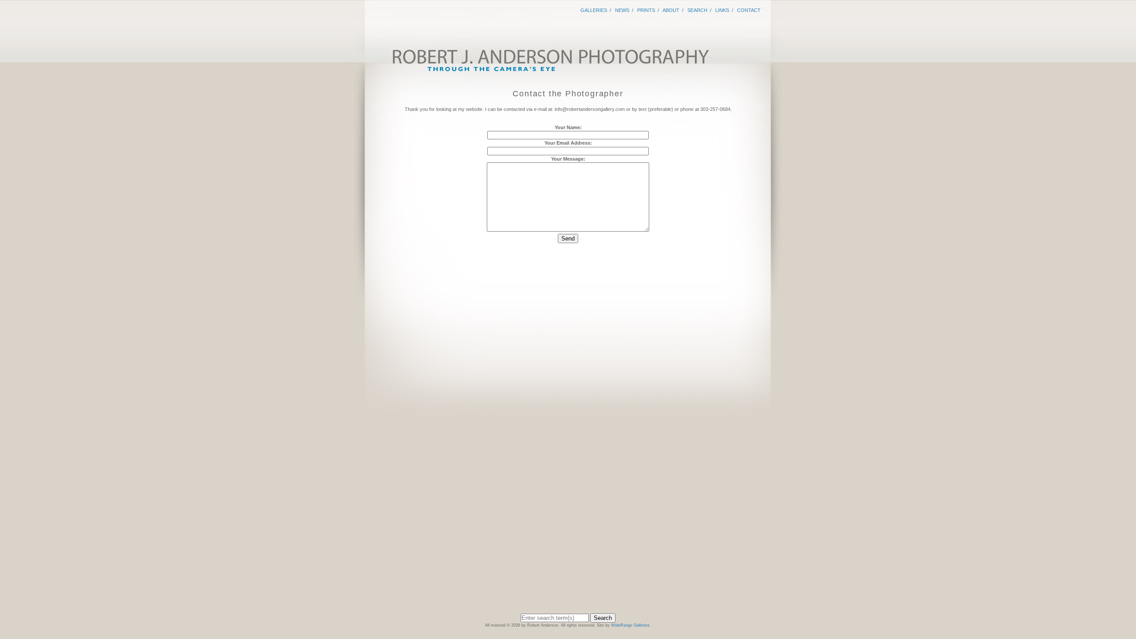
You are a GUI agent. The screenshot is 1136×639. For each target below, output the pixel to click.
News (622, 10)
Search (697, 10)
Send (568, 238)
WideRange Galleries (630, 625)
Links (722, 10)
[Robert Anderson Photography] (550, 70)
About (671, 10)
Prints (646, 10)
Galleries (593, 10)
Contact (749, 10)
